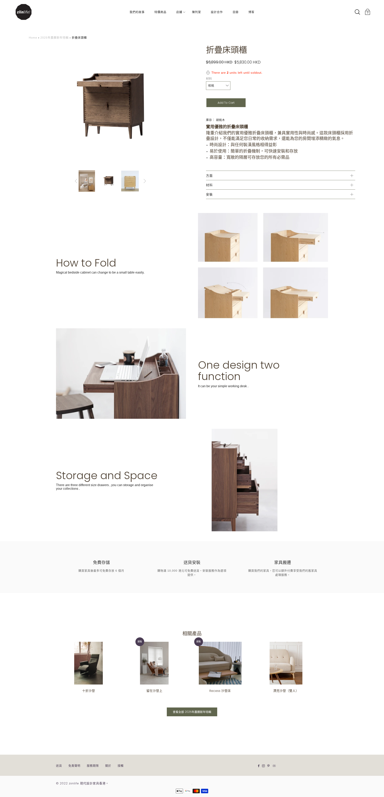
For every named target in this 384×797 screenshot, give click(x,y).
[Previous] (76, 181)
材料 (209, 78)
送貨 (59, 765)
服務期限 (93, 765)
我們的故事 (137, 12)
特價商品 (160, 12)
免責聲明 (74, 765)
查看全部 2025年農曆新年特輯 (192, 712)
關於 (108, 765)
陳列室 (196, 12)
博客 (251, 12)
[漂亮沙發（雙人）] (285, 663)
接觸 (121, 765)
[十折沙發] (88, 663)
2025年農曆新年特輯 (54, 37)
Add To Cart (226, 103)
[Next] (145, 181)
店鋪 (179, 12)
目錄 (236, 12)
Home (33, 37)
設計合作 (217, 12)
